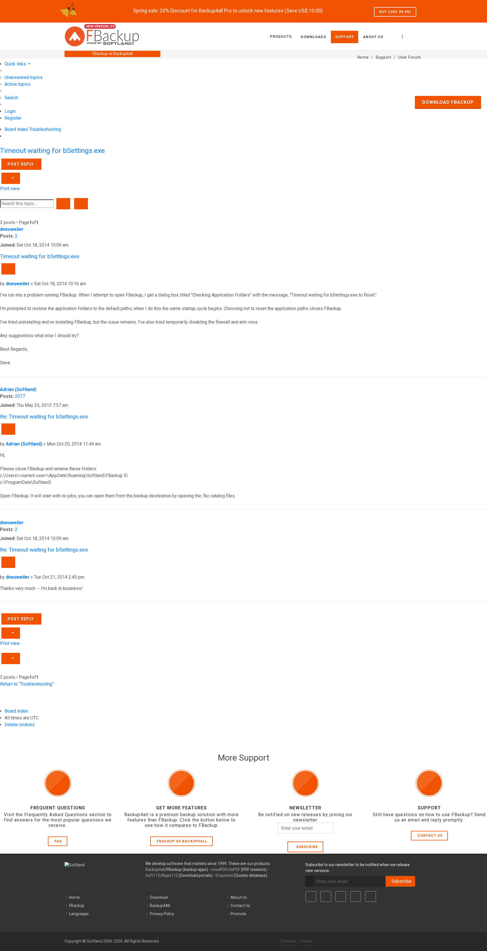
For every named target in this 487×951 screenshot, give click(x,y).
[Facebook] (311, 896)
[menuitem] (24, 77)
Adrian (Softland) (18, 389)
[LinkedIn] (340, 896)
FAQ (58, 841)
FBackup (76, 905)
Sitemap (288, 941)
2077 (20, 396)
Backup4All (160, 905)
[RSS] (370, 896)
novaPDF (219, 869)
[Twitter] (325, 896)
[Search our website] (416, 36)
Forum (307, 941)
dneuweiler (12, 229)
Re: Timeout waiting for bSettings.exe (44, 416)
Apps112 (170, 875)
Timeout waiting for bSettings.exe (52, 150)
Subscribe (306, 847)
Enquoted (224, 875)
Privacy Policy (162, 914)
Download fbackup (448, 102)
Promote (238, 914)
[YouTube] (355, 896)
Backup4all (155, 869)
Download (159, 897)
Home (74, 897)
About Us (239, 897)
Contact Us (429, 836)
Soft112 (152, 875)
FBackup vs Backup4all (182, 841)
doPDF (234, 869)
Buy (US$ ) (395, 12)
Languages (79, 914)
